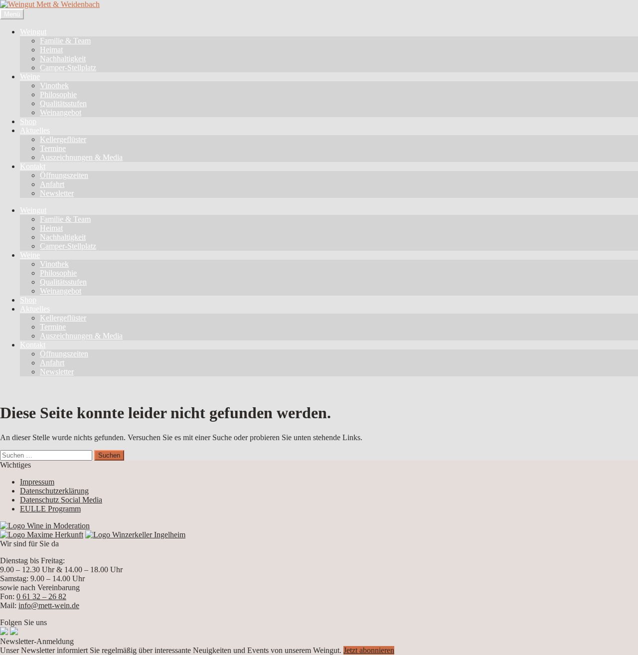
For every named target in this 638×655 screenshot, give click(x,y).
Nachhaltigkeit (63, 58)
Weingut (33, 31)
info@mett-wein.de (48, 605)
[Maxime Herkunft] (41, 534)
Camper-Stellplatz (68, 67)
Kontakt (32, 166)
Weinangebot (60, 112)
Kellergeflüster (63, 139)
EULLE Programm (50, 508)
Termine (53, 148)
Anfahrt (52, 184)
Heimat (51, 49)
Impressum (37, 482)
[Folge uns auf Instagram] (14, 632)
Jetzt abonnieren (368, 650)
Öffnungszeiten (64, 175)
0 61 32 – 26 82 (41, 596)
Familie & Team (65, 40)
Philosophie (58, 94)
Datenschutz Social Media (61, 499)
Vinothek (54, 85)
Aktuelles (35, 130)
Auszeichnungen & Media (81, 157)
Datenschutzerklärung (54, 491)
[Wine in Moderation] (45, 525)
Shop (28, 121)
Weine (30, 76)
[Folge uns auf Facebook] (4, 632)
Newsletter (57, 193)
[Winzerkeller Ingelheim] (135, 534)
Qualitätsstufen (63, 103)
